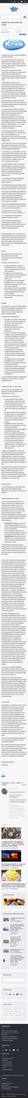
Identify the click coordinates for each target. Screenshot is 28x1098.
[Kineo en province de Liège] (3, 776)
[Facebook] (11, 2)
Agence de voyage (8, 1009)
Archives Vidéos (7, 1062)
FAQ (4, 1067)
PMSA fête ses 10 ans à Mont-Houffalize (16, 950)
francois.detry (14, 932)
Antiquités (6, 1011)
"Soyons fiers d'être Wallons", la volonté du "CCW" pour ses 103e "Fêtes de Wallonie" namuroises (13, 885)
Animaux (16, 1009)
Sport (4, 784)
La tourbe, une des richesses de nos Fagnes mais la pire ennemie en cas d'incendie (15, 940)
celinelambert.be (11, 1096)
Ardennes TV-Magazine (15, 1011)
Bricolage (6, 1015)
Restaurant (18, 1015)
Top (25, 1095)
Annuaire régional (7, 1064)
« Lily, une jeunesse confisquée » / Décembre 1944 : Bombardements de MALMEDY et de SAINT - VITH (17, 958)
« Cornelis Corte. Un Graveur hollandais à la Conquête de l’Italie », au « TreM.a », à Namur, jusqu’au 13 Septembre (12, 844)
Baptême (15, 1013)
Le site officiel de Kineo (7, 762)
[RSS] (25, 2)
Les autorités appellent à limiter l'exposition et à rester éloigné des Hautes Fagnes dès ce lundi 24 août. (17, 927)
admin (12, 921)
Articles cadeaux (8, 1013)
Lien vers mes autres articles (17, 792)
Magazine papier (14, 902)
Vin (9, 1017)
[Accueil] (14, 11)
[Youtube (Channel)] (21, 2)
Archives (5, 1060)
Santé (19, 783)
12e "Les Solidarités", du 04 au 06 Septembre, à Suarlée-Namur (13, 864)
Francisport (4, 765)
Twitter (26, 34)
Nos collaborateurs (8, 1058)
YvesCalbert (5, 848)
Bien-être (5, 783)
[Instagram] (18, 2)
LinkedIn (22, 34)
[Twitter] (14, 2)
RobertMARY (5, 32)
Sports (5, 1017)
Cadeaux (12, 1015)
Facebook (20, 34)
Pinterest (24, 34)
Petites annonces (8, 1066)
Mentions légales (7, 1069)
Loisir (13, 783)
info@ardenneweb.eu (7, 1083)
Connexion (24, 4)
